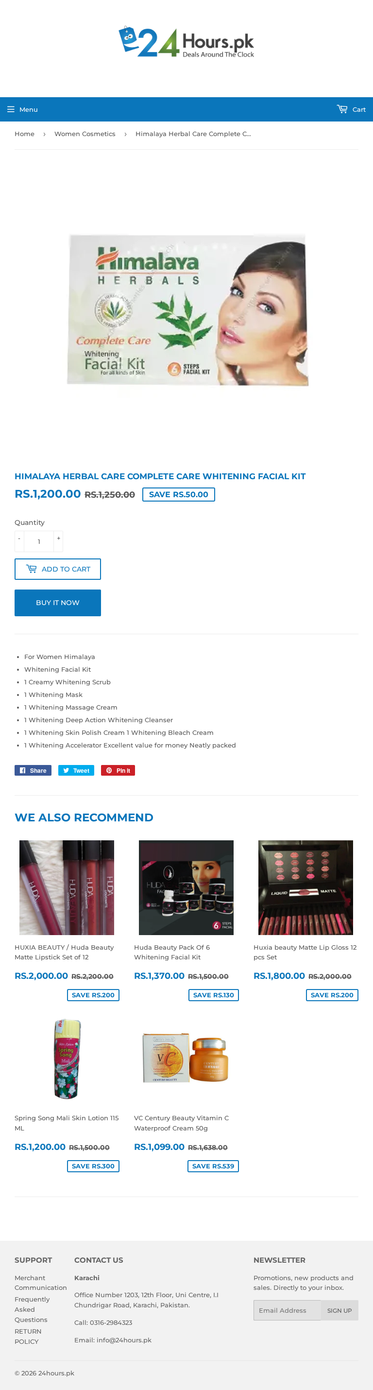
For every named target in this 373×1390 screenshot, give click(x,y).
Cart (358, 109)
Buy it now (58, 602)
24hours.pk (56, 1373)
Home (24, 134)
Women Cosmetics (85, 134)
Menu (28, 109)
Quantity (30, 522)
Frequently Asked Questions (32, 1309)
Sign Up (339, 1310)
